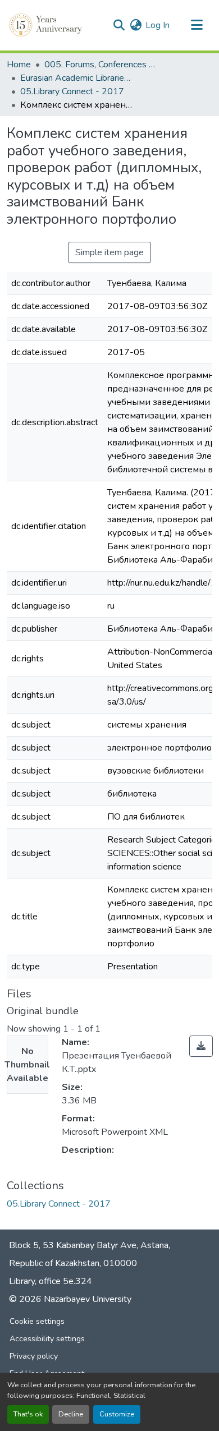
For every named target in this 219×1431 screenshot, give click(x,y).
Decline (70, 1414)
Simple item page (109, 252)
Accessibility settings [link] (47, 1338)
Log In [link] (157, 25)
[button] (46, 25)
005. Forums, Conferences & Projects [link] (100, 64)
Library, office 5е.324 (50, 1281)
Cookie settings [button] (37, 1321)
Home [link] (19, 64)
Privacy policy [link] (34, 1356)
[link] (201, 1046)
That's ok (28, 1414)
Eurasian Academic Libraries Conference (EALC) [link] (76, 78)
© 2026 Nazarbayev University (70, 1299)
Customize (116, 1414)
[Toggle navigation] (196, 25)
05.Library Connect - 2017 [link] (72, 91)
